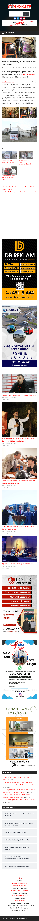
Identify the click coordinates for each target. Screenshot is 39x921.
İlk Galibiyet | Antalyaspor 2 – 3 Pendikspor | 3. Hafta (19, 395)
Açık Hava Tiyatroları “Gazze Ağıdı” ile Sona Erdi (17, 564)
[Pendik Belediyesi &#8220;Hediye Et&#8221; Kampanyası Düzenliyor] (26, 155)
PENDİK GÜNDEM (30, 67)
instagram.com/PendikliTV (19, 895)
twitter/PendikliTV (19, 900)
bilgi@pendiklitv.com (19, 886)
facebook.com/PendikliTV (19, 891)
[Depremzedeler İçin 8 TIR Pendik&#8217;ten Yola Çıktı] (9, 170)
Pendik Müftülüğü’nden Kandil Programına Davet (20, 192)
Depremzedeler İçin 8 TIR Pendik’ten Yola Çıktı (8, 177)
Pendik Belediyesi (29, 74)
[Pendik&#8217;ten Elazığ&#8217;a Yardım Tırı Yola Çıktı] (9, 155)
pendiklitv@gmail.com (19, 883)
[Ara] (26, 14)
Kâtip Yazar (18, 67)
